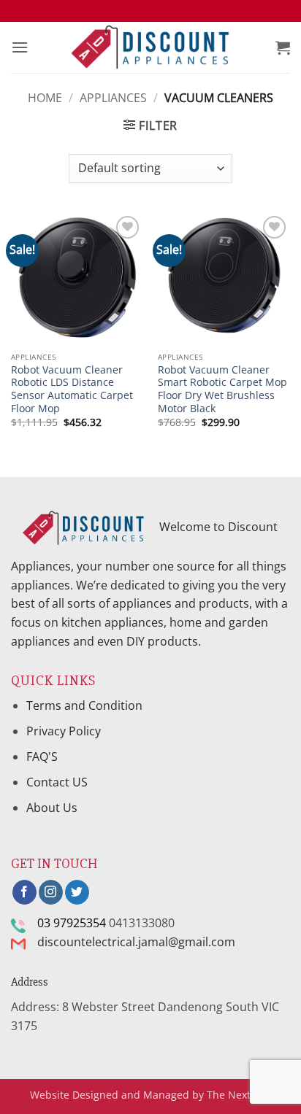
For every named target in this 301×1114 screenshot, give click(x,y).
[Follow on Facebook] (24, 892)
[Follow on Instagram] (51, 892)
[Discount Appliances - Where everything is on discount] (150, 47)
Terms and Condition (85, 705)
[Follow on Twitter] (77, 892)
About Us (51, 808)
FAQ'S (42, 757)
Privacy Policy (63, 731)
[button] (19, 47)
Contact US (57, 782)
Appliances (113, 98)
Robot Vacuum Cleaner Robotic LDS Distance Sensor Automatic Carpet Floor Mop (72, 389)
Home (45, 98)
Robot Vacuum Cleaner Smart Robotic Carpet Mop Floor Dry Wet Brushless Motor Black (222, 389)
